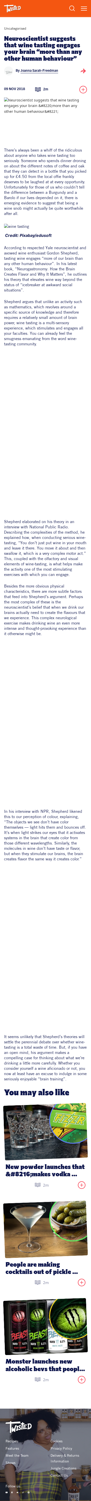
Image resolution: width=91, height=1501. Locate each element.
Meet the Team (17, 1455)
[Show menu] (84, 9)
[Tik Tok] (23, 1492)
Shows (10, 1462)
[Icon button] (83, 71)
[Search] (72, 8)
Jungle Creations (63, 1468)
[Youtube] (7, 1492)
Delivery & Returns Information (65, 1458)
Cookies (56, 1441)
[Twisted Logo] (12, 9)
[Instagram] (29, 1492)
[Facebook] (12, 1492)
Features (12, 1448)
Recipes (12, 1441)
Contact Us (59, 1475)
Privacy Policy (61, 1448)
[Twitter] (17, 1492)
